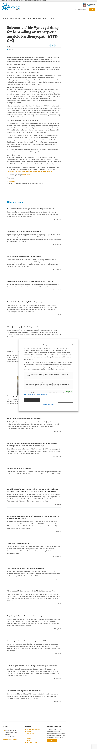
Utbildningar (27, 18)
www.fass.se (26, 175)
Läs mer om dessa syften (42, 394)
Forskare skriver (15, 18)
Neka (49, 400)
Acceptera (32, 400)
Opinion (51, 18)
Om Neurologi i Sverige (33, 729)
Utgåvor (29, 731)
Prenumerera (30, 736)
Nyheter (5, 18)
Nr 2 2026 (89, 5)
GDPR (52, 404)
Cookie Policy (46, 404)
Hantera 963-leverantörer (29, 394)
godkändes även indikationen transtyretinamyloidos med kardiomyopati (30, 171)
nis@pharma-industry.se (12, 739)
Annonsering (30, 733)
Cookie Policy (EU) (32, 742)
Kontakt (29, 738)
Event (45, 18)
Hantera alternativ (65, 400)
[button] (72, 345)
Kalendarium (37, 18)
